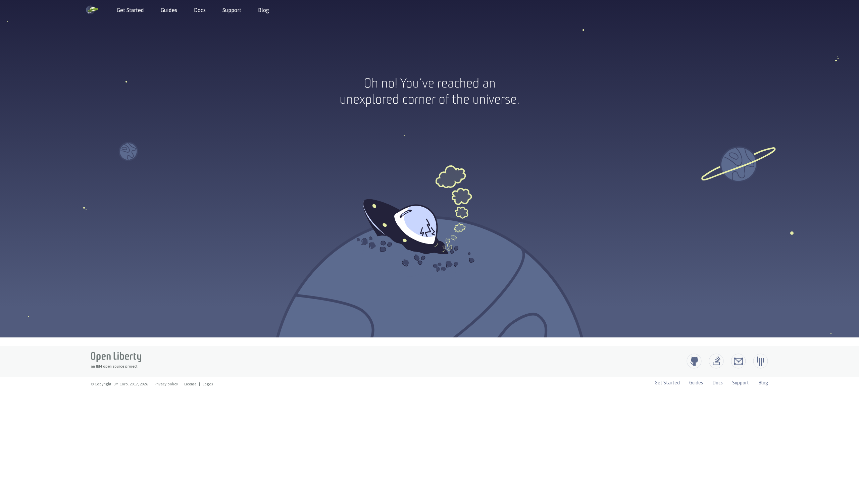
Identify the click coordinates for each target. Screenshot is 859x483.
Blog (263, 10)
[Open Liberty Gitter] (760, 361)
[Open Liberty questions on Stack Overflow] (716, 361)
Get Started (130, 10)
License (190, 384)
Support (231, 10)
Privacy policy (166, 384)
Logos (208, 384)
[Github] (694, 361)
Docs (200, 10)
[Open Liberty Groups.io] (738, 361)
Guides (169, 10)
